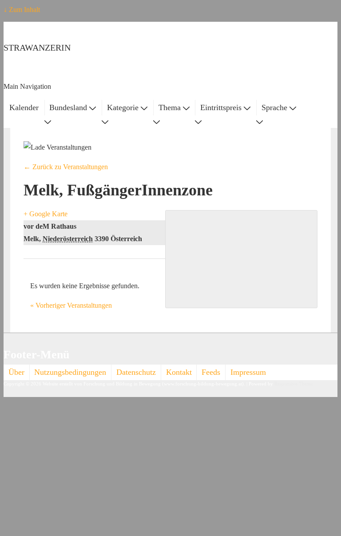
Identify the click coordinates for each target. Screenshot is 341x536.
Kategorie (123, 107)
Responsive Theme (293, 383)
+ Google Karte (45, 214)
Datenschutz (136, 372)
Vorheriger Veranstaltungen (71, 305)
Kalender (24, 107)
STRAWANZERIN (37, 47)
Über (16, 372)
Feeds (211, 372)
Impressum (248, 372)
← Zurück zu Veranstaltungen (66, 167)
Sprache (274, 107)
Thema (170, 107)
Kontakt (179, 372)
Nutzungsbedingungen (70, 372)
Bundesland (68, 107)
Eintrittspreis (221, 107)
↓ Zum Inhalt (22, 9)
